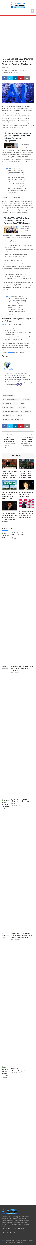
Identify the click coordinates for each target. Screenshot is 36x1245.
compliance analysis (8, 407)
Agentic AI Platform (8, 395)
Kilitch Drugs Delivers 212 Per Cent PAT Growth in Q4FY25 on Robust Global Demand (27, 441)
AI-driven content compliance (11, 399)
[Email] (17, 384)
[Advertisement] (18, 34)
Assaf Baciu (26, 399)
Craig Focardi (21, 407)
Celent (22, 403)
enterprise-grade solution (10, 411)
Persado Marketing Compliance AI (12, 419)
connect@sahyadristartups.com (15, 1228)
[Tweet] (9, 78)
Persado (4, 324)
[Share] (4, 78)
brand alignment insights (9, 403)
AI (21, 110)
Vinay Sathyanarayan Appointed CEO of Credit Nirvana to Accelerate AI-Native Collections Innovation (9, 518)
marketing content (8, 415)
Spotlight (5, 67)
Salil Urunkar (9, 72)
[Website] (20, 384)
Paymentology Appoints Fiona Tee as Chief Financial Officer (26, 494)
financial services (26, 411)
